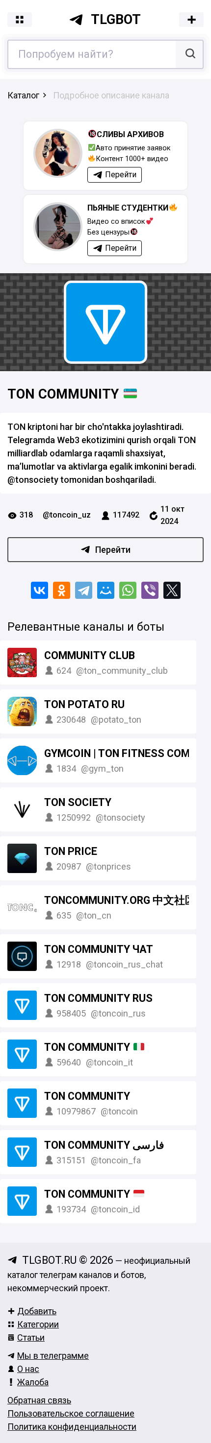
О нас (28, 1369)
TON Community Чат (98, 949)
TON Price (70, 851)
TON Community (64, 394)
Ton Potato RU (84, 704)
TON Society (77, 802)
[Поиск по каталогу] (189, 54)
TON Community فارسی (104, 1145)
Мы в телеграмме (53, 1355)
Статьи (31, 1337)
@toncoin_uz (67, 515)
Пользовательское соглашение (70, 1413)
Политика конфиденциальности (71, 1426)
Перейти (113, 549)
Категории (38, 1324)
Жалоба (33, 1382)
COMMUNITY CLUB (89, 655)
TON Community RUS (98, 998)
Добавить (36, 1311)
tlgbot (116, 19)
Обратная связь (39, 1400)
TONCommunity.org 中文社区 (120, 900)
